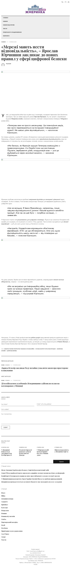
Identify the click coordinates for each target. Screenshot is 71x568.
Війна (3, 496)
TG (62, 2)
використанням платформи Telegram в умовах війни (19, 349)
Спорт (3, 537)
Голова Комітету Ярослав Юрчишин (46, 349)
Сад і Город (5, 534)
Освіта (3, 519)
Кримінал (4, 505)
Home (2, 365)
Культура (4, 507)
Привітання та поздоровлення (12, 32)
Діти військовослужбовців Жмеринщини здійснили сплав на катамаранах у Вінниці (30, 384)
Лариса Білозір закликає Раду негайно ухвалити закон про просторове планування (34, 369)
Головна (5, 17)
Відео (3, 493)
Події (3, 525)
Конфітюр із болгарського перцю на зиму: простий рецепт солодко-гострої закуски (30, 476)
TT (65, 2)
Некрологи (6, 35)
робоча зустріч (35, 338)
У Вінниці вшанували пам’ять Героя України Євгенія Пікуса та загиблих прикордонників (31, 479)
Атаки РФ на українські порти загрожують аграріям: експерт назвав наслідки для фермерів (33, 473)
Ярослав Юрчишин (40, 117)
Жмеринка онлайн (17, 119)
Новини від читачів (8, 25)
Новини (5, 21)
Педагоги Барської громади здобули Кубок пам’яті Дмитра (25, 452)
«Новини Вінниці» (62, 342)
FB (68, 2)
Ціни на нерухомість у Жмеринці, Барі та (62, 451)
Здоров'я (4, 502)
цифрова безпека (12, 350)
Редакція (8, 63)
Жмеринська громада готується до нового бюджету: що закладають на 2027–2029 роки (31, 482)
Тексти (5, 28)
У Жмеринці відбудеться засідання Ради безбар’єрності (6, 452)
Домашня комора (7, 499)
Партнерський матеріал (9, 522)
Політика (4, 528)
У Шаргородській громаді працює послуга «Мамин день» (43, 452)
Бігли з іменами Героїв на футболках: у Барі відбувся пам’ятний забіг (25, 470)
